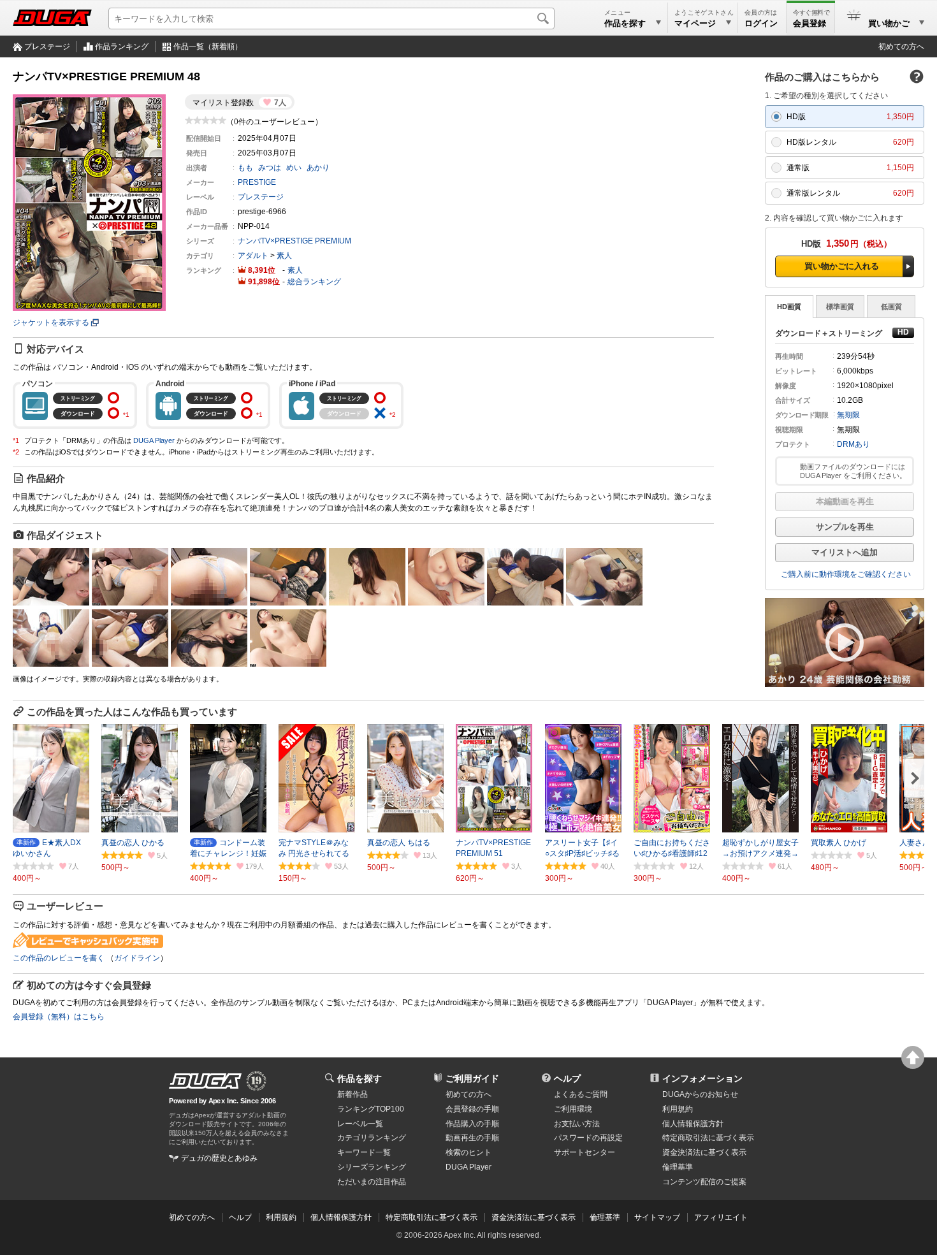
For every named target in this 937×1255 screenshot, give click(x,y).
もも (245, 167)
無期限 (848, 414)
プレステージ (47, 46)
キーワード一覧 (364, 1152)
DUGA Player (154, 440)
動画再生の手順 (472, 1137)
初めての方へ (901, 46)
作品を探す (359, 1078)
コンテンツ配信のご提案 (704, 1181)
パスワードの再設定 (588, 1137)
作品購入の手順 (472, 1123)
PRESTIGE (257, 182)
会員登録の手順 (472, 1109)
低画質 (891, 306)
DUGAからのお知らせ (700, 1094)
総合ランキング (314, 281)
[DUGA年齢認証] (205, 1081)
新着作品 (352, 1094)
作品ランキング (122, 46)
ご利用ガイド (472, 1078)
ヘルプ (567, 1078)
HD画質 (789, 306)
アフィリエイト (721, 1217)
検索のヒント (468, 1152)
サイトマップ (657, 1217)
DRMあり (853, 444)
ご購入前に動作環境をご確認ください (846, 574)
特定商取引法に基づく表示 (431, 1217)
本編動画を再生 (845, 501)
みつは (269, 167)
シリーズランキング (371, 1167)
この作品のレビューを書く (59, 958)
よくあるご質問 (580, 1094)
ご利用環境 (573, 1109)
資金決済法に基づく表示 (533, 1217)
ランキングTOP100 (370, 1109)
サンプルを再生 (845, 527)
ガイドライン (137, 958)
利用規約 (677, 1109)
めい (293, 167)
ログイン (761, 23)
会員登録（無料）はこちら (59, 1016)
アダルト (253, 255)
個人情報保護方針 (692, 1123)
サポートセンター (584, 1152)
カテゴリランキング (371, 1137)
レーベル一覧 (360, 1123)
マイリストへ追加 (844, 552)
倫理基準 (677, 1167)
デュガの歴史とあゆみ (219, 1158)
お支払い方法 (577, 1123)
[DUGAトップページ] (52, 18)
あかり (318, 167)
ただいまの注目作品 (371, 1181)
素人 (284, 255)
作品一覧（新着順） (207, 46)
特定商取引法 (708, 1137)
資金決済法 (704, 1152)
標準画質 (840, 306)
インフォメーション (702, 1078)
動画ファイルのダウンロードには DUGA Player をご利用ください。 (853, 471)
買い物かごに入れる (841, 266)
